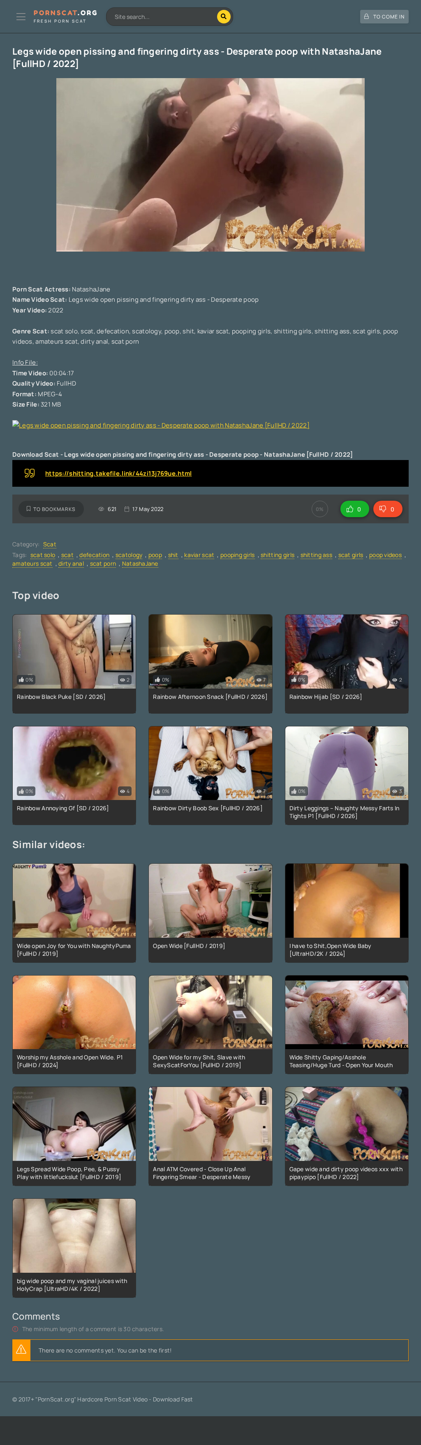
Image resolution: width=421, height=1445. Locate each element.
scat (67, 555)
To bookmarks (54, 509)
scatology (129, 555)
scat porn (103, 563)
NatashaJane (140, 563)
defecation (94, 555)
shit (173, 555)
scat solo (43, 555)
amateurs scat (32, 563)
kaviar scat (199, 555)
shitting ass (316, 555)
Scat (49, 544)
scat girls (350, 555)
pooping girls (237, 555)
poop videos (385, 555)
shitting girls (277, 555)
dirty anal (71, 563)
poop (155, 555)
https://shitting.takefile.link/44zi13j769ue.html (118, 473)
